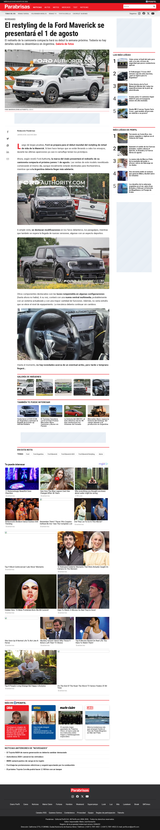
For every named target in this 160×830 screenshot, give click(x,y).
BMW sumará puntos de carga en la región (25, 761)
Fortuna (59, 804)
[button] (104, 54)
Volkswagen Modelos (39, 13)
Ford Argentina (38, 454)
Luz (111, 804)
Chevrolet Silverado (80, 13)
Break (136, 804)
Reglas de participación (105, 813)
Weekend (80, 804)
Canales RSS (41, 813)
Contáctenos (69, 813)
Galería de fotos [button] (65, 44)
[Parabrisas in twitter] (149, 13)
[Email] (8, 159)
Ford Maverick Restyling (87, 454)
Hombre (69, 804)
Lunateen (127, 804)
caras (17, 708)
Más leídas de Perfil (125, 129)
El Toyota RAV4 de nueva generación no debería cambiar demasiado (37, 752)
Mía (117, 804)
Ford (27, 454)
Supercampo (93, 804)
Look (104, 804)
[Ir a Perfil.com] (151, 2)
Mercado (66, 7)
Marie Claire (47, 804)
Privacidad (81, 813)
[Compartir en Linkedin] (8, 152)
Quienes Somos (55, 813)
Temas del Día (10, 13)
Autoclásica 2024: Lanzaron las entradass (25, 757)
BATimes (146, 804)
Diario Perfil (15, 804)
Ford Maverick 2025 (67, 454)
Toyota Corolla (64, 13)
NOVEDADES (10, 19)
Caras (25, 804)
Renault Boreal (23, 13)
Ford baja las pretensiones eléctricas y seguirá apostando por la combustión (41, 765)
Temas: (20, 454)
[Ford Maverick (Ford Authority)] (25, 387)
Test (75, 7)
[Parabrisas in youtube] (153, 13)
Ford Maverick (52, 454)
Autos (47, 7)
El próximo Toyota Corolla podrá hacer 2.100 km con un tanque (34, 769)
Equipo (91, 813)
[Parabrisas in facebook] (144, 13)
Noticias (37, 7)
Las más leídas (122, 55)
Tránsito (120, 813)
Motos (56, 7)
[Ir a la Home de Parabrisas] (17, 6)
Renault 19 (52, 13)
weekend (97, 708)
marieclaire (70, 708)
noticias (44, 708)
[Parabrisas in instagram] (140, 13)
